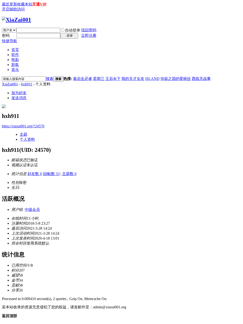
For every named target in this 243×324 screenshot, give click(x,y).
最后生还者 (82, 79)
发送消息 (19, 98)
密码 (5, 35)
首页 (15, 50)
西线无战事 (201, 79)
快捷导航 (9, 41)
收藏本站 (24, 4)
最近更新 (9, 4)
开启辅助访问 (13, 9)
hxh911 (26, 84)
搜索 (49, 79)
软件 (15, 55)
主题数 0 (69, 174)
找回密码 (88, 30)
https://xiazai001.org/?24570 (23, 126)
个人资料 (27, 139)
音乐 (15, 70)
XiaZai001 (10, 84)
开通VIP (39, 4)
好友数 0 (35, 174)
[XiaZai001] (16, 20)
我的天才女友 (133, 79)
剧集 (15, 65)
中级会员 (32, 210)
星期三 (98, 79)
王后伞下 (113, 79)
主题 (23, 134)
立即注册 (88, 35)
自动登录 (72, 30)
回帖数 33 (51, 174)
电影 (15, 60)
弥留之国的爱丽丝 (175, 79)
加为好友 (19, 93)
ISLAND (152, 79)
